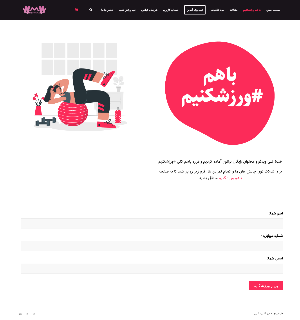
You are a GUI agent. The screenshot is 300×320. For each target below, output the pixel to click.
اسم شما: (276, 213)
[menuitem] (273, 10)
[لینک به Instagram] (33, 314)
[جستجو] (91, 10)
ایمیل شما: (275, 258)
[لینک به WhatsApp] (27, 314)
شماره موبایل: (272, 236)
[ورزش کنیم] (34, 10)
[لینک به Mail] (20, 314)
